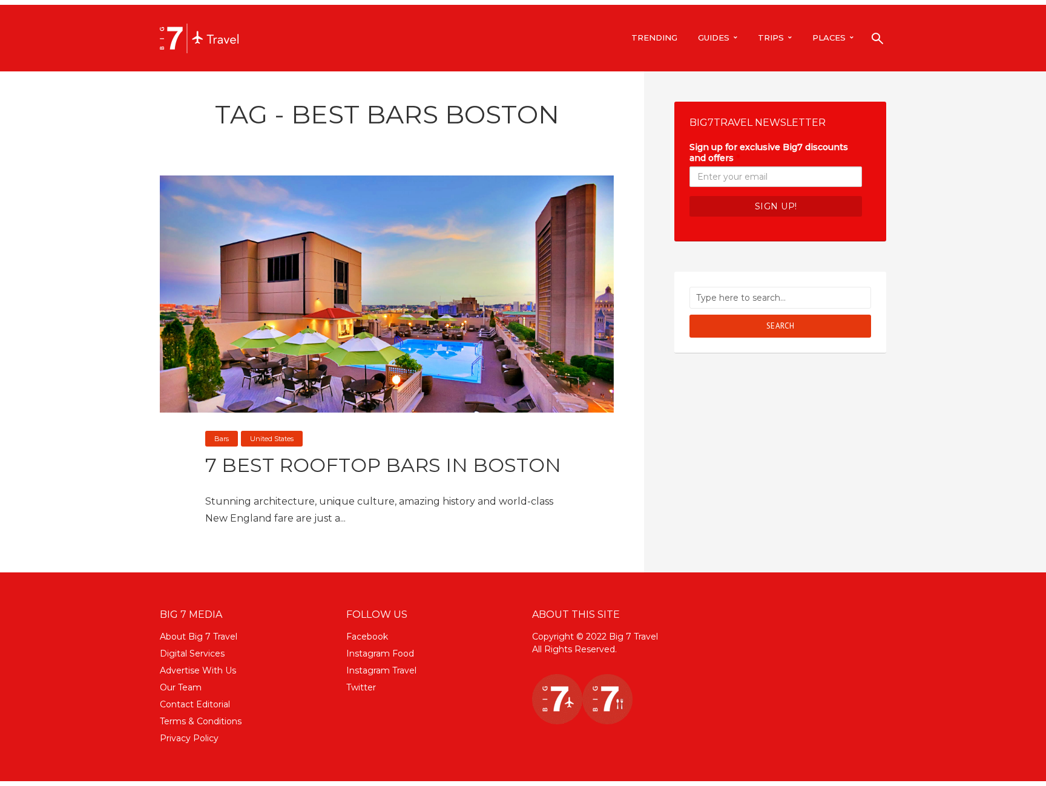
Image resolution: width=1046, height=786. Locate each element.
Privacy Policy (189, 738)
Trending (654, 37)
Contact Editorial (195, 704)
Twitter (361, 687)
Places (829, 37)
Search (780, 326)
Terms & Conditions (201, 721)
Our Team (181, 687)
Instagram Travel (381, 670)
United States (272, 438)
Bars (221, 438)
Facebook (367, 636)
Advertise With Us (198, 670)
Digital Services (192, 653)
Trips (771, 37)
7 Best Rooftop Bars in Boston (383, 465)
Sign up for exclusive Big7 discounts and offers (768, 152)
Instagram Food (380, 653)
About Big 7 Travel (198, 636)
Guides (713, 37)
